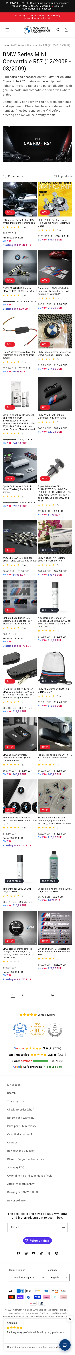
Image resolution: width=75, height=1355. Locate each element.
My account (14, 1084)
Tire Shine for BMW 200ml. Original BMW (17, 890)
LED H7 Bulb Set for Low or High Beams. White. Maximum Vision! (54, 223)
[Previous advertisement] (7, 17)
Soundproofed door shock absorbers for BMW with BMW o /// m (20, 820)
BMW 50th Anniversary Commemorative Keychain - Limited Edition (18, 758)
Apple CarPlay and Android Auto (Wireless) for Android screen (17, 489)
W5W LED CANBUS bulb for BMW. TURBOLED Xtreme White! (20, 559)
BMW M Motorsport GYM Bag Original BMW (53, 690)
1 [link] (13, 995)
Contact (12, 1142)
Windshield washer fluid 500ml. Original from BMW (55, 890)
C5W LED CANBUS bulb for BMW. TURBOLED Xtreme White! (20, 289)
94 (52, 995)
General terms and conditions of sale (29, 1175)
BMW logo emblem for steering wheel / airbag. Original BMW (54, 353)
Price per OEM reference (22, 1126)
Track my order (16, 1101)
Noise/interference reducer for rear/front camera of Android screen (19, 355)
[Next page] (62, 995)
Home (6, 45)
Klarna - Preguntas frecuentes (25, 1159)
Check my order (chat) (21, 1109)
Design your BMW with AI (22, 1192)
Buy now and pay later (21, 1150)
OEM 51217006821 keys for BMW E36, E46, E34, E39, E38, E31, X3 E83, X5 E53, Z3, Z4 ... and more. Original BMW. (19, 693)
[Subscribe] (64, 1227)
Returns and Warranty (20, 1117)
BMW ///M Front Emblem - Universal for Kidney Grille (52, 416)
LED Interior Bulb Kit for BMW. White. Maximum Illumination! (19, 221)
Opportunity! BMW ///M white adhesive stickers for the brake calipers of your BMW (54, 291)
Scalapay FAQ (15, 1167)
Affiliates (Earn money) (21, 1183)
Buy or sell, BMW (17, 1200)
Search (11, 1092)
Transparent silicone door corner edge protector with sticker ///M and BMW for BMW (54, 820)
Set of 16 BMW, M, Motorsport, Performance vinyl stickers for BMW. (54, 952)
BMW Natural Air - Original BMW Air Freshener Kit (52, 559)
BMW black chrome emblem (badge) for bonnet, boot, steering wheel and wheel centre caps (18, 953)
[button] (7, 30)
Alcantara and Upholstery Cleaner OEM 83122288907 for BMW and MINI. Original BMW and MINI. (54, 622)
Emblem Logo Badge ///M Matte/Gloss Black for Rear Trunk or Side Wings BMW (17, 621)
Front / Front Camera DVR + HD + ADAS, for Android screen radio (55, 758)
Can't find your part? (19, 1134)
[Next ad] (68, 17)
